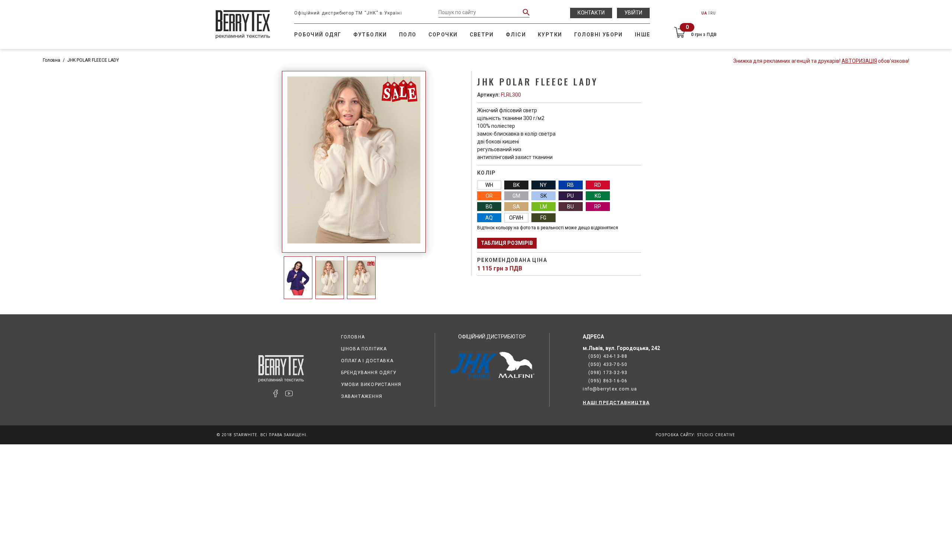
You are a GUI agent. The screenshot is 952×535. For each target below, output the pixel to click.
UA (704, 13)
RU (713, 13)
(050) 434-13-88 (607, 356)
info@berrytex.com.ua (610, 389)
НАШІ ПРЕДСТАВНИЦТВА (616, 402)
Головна (51, 60)
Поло (407, 35)
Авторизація (859, 61)
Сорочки (443, 35)
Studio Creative (716, 434)
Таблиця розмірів (507, 243)
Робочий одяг (317, 35)
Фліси (516, 35)
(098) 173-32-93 (607, 372)
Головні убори (598, 35)
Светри (482, 35)
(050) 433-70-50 (607, 364)
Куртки (550, 35)
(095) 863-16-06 (607, 380)
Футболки (370, 35)
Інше (642, 35)
